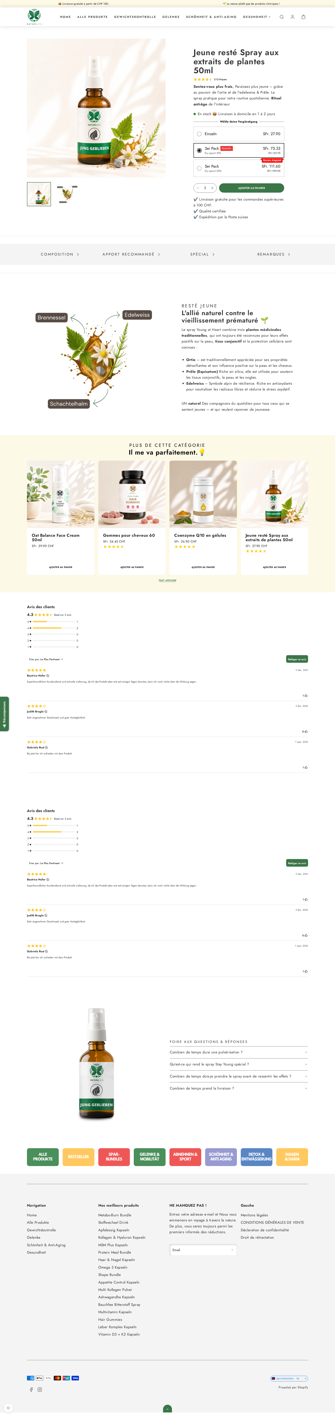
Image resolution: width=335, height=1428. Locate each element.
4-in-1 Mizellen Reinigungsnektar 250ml (127, 537)
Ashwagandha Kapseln (116, 1297)
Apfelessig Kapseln (114, 1230)
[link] (292, 17)
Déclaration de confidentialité (265, 1230)
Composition (57, 254)
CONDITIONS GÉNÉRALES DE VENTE (272, 1222)
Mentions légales (254, 1215)
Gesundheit (255, 17)
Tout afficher (167, 580)
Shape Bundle (109, 1274)
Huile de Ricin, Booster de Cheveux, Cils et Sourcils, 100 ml (58, 539)
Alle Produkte (92, 17)
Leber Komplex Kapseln (117, 1327)
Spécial (199, 254)
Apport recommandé (129, 254)
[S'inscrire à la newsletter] (232, 1250)
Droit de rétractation (257, 1237)
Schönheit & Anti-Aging (211, 17)
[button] (281, 17)
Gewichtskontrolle (135, 17)
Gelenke (171, 17)
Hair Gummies (110, 1319)
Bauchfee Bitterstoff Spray (119, 1304)
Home (65, 17)
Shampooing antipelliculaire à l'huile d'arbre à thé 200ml (274, 537)
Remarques (271, 254)
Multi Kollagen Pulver (115, 1289)
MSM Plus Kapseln (113, 1245)
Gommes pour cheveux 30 (200, 535)
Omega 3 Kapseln (113, 1267)
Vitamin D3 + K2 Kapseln (119, 1334)
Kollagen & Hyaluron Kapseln (122, 1237)
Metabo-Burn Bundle (114, 1215)
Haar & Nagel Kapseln (116, 1259)
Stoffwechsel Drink (113, 1222)
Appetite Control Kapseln (119, 1282)
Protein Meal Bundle (114, 1252)
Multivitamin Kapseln (115, 1312)
